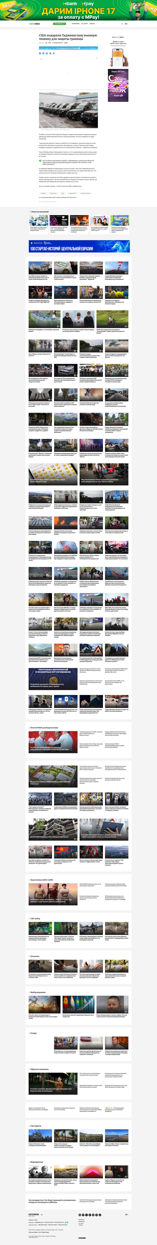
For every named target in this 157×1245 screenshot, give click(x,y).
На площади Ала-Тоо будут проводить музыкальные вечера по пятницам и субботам (52, 1201)
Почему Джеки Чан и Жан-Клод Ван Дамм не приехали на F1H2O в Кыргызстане (91, 745)
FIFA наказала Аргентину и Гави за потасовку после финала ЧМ (116, 531)
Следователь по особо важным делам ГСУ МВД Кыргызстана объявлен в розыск (115, 659)
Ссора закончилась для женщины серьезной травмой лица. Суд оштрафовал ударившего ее (91, 711)
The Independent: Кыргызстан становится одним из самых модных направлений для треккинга (64, 430)
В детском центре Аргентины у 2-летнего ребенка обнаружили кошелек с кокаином (91, 1052)
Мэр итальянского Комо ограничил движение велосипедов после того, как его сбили (99, 481)
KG (126, 1215)
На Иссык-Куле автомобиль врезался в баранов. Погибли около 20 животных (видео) (91, 429)
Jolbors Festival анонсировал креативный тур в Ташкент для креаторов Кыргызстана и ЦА (90, 1181)
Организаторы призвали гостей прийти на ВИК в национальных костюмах (90, 670)
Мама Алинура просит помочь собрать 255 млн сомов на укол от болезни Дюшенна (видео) (111, 1015)
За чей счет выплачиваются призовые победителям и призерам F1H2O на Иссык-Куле (49, 748)
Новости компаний (40, 212)
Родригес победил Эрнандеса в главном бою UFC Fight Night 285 (39, 301)
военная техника (85, 193)
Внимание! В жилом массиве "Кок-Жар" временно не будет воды (116, 1086)
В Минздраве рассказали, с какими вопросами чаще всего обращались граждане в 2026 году (65, 506)
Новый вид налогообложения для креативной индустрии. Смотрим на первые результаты (91, 808)
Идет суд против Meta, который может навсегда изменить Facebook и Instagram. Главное (116, 808)
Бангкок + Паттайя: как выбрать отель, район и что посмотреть (90, 1144)
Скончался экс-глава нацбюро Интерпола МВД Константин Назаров (115, 633)
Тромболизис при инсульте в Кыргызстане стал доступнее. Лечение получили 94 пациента (115, 583)
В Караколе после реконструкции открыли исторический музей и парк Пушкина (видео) (40, 506)
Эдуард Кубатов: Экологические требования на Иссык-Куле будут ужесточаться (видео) (115, 733)
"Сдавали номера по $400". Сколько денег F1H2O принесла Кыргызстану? (91, 733)
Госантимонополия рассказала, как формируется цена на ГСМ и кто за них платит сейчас (65, 711)
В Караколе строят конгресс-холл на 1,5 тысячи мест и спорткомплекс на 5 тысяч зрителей (90, 507)
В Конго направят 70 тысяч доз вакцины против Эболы (115, 779)
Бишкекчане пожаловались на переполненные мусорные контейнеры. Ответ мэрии (39, 938)
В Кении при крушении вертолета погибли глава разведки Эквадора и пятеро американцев (116, 1052)
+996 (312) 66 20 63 (62, 1224)
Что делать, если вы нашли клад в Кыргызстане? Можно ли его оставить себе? (40, 975)
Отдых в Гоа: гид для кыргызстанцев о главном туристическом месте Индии (63, 1145)
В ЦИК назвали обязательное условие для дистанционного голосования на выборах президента (89, 584)
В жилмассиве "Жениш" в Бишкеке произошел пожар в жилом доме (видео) (40, 455)
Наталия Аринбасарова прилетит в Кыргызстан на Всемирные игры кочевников (91, 682)
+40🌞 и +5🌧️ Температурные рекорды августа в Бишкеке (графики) (114, 1109)
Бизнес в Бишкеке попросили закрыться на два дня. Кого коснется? (89, 897)
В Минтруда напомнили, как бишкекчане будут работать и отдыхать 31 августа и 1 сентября (115, 897)
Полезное (92, 23)
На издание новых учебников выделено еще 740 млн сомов (50, 783)
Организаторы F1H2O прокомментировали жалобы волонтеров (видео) (114, 745)
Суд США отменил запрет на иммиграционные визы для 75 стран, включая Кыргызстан (39, 277)
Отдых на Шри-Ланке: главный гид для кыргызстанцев (116, 1144)
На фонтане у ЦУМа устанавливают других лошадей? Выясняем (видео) (65, 807)
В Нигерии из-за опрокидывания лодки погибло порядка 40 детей (65, 1052)
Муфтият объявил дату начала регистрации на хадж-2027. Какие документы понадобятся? (91, 1109)
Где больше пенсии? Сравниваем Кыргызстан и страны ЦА (78, 1015)
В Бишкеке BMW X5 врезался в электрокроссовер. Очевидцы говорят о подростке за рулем (38, 429)
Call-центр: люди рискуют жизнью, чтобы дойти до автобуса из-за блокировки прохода (91, 938)
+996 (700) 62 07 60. (71, 197)
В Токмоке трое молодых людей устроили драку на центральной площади (78, 330)
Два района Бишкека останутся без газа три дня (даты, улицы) (91, 1086)
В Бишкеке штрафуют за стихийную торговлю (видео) (44, 330)
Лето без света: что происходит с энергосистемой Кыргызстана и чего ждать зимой (39, 609)
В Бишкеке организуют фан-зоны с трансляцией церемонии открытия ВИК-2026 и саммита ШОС (65, 1182)
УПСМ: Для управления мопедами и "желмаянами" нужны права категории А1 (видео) (110, 331)
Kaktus (66, 42)
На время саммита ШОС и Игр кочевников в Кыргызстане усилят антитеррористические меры (116, 455)
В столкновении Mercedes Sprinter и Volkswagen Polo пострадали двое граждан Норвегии (91, 659)
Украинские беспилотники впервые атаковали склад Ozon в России (64, 532)
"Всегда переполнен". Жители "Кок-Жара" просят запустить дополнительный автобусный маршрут (64, 939)
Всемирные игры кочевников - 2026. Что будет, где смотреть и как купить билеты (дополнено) (51, 901)
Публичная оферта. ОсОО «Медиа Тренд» (39, 1232)
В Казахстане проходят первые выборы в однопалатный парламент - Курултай (90, 277)
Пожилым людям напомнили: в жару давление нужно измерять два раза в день (115, 975)
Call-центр (84, 23)
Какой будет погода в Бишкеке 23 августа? (40, 354)
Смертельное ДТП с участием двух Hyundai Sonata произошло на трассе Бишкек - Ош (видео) (40, 659)
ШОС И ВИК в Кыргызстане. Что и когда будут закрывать (90, 885)
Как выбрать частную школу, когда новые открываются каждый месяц (38, 229)
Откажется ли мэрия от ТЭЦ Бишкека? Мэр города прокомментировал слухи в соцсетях (114, 862)
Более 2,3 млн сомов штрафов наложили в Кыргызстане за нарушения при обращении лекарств (38, 634)
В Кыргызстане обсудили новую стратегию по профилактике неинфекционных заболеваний (115, 767)
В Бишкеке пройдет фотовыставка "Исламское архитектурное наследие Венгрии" (116, 1201)
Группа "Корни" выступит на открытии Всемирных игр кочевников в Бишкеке (114, 1181)
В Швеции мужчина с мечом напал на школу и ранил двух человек (91, 531)
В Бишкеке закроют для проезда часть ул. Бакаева (64, 1108)
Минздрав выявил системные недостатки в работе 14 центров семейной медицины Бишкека (90, 633)
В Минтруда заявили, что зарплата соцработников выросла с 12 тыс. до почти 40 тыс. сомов (40, 711)
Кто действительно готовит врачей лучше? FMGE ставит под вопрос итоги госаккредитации (101, 836)
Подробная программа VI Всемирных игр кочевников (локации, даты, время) (47, 685)
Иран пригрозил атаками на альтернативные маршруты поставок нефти (63, 302)
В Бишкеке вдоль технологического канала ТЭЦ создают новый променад (90, 355)
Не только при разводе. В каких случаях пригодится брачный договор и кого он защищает (90, 975)
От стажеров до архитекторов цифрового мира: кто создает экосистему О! (99, 229)
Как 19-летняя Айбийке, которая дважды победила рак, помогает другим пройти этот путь (65, 609)
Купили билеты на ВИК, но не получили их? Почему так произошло (114, 682)
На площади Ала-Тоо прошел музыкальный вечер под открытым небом (38, 380)
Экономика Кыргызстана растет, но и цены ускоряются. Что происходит (65, 861)
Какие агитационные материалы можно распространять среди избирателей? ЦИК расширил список (65, 634)
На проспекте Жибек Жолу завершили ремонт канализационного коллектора (115, 404)
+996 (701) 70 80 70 (52, 1224)
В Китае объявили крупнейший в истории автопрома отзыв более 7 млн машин (40, 532)
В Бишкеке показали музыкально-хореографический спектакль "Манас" (91, 455)
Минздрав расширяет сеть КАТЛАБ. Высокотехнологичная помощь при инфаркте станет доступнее (65, 557)
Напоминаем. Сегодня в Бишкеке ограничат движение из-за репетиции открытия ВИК (116, 1075)
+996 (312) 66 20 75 (49, 1222)
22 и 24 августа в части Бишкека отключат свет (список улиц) (90, 1074)
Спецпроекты (76, 23)
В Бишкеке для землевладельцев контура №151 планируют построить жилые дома (116, 380)
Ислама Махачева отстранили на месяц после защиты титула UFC (90, 301)
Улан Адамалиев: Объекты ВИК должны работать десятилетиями (116, 885)
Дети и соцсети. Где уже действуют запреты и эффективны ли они (91, 861)
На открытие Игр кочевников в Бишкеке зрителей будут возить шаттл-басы (64, 380)
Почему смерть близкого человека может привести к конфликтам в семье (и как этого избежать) (65, 975)
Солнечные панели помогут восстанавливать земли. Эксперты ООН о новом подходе (91, 767)
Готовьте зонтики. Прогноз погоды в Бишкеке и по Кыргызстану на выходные (51, 1090)
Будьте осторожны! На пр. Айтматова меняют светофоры (38, 1108)
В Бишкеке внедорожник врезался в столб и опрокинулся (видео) (65, 454)
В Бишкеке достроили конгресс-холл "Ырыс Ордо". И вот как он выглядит (39, 404)
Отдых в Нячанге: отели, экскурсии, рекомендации (37, 1144)
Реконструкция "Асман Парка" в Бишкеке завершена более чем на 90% (65, 355)
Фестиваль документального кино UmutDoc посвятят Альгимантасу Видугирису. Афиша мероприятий (40, 1181)
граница (43, 193)
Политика (41, 42)
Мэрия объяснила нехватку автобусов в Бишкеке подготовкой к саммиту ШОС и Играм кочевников (116, 430)
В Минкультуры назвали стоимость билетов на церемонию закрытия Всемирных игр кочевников (40, 583)
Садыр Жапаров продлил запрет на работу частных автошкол (116, 710)
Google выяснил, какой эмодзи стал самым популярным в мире (47, 481)
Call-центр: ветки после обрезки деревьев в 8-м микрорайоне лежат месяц (116, 938)
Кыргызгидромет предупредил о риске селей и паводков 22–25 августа (116, 355)
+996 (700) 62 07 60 (59, 1222)
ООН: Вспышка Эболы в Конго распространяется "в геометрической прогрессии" (89, 557)
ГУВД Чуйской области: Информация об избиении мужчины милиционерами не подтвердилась (115, 507)
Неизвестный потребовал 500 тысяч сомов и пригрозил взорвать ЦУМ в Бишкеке (65, 404)
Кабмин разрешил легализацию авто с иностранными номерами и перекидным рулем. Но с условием (116, 557)
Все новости (58, 23)
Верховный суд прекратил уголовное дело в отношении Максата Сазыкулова (63, 659)
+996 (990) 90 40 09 (42, 1224)
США (62, 193)
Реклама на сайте (33, 1220)
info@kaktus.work (39, 1222)
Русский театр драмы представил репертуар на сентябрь (90, 1200)
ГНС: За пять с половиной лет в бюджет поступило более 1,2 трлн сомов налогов (65, 277)
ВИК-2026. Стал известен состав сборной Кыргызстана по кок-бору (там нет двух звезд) (116, 609)
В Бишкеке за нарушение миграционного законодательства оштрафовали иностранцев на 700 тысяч (40, 558)
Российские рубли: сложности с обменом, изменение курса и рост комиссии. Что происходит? (40, 861)
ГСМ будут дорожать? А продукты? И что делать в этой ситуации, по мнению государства (65, 583)
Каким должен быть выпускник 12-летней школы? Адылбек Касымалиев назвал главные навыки (91, 781)
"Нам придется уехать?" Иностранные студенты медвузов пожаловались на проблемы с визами (40, 809)
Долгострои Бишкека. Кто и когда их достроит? (49, 837)
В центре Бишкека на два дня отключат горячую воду (89, 403)
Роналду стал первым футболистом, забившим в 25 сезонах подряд (114, 302)
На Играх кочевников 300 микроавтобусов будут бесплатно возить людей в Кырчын (91, 380)
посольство (53, 193)
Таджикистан (72, 193)
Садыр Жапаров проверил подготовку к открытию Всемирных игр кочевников (114, 277)
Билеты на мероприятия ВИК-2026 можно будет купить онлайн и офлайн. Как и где (116, 670)
